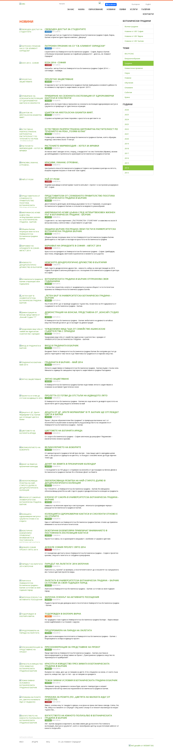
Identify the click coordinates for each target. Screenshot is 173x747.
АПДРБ (35, 742)
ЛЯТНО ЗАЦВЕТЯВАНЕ (57, 378)
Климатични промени (134, 68)
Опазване (129, 87)
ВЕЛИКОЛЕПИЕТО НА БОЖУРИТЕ (63, 447)
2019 (127, 143)
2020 (127, 139)
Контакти (148, 14)
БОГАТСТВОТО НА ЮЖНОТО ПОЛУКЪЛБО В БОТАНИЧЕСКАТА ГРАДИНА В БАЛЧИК (78, 716)
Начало (62, 4)
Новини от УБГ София (134, 31)
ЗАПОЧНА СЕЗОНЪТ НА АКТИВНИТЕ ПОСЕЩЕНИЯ (72, 597)
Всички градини (131, 26)
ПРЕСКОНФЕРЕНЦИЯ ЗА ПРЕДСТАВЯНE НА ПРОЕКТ (72, 647)
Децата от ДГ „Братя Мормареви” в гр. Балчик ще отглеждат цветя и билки (82, 413)
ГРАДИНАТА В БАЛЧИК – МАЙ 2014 (64, 362)
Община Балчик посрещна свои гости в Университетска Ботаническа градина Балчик (80, 230)
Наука (81, 9)
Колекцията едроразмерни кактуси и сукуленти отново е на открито (81, 515)
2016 (127, 158)
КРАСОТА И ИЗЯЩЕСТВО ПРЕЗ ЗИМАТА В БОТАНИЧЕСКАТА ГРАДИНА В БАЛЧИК (77, 664)
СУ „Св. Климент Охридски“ (69, 742)
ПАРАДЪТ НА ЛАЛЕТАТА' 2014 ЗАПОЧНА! (67, 563)
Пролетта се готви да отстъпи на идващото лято (76, 395)
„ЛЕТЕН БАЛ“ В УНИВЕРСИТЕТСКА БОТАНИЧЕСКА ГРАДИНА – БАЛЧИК (78, 296)
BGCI (21, 742)
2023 (127, 124)
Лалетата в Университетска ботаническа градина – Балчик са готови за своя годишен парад (82, 581)
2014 (127, 168)
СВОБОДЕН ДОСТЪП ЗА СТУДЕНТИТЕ (65, 29)
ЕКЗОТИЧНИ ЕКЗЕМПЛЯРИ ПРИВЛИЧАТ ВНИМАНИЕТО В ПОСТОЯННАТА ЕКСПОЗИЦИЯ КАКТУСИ (76, 531)
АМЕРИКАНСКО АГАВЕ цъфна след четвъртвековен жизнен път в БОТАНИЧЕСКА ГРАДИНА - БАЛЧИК (80, 213)
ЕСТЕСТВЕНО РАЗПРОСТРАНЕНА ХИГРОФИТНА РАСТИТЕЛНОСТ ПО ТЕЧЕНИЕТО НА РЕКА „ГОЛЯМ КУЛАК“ (81, 130)
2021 (127, 134)
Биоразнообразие (132, 58)
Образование (96, 9)
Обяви (122, 9)
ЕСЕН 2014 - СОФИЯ (55, 62)
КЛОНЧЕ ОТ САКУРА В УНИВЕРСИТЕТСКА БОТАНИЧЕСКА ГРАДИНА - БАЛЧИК (82, 498)
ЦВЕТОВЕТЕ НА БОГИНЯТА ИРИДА (63, 430)
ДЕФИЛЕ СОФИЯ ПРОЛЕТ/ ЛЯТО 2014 (65, 547)
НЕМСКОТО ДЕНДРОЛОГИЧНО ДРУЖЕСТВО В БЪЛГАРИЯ (76, 262)
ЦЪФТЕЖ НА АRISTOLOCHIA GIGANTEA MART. (69, 112)
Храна (127, 97)
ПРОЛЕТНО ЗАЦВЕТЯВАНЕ (59, 79)
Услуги (133, 9)
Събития (128, 92)
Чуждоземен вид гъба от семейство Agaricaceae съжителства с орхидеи (75, 330)
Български (136, 4)
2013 (127, 172)
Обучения (129, 82)
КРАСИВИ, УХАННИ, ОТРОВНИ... (62, 162)
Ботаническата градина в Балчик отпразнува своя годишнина (76, 280)
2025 (127, 114)
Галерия (145, 9)
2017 (127, 153)
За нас (70, 9)
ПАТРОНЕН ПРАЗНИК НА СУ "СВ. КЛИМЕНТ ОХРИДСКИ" (75, 45)
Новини (111, 9)
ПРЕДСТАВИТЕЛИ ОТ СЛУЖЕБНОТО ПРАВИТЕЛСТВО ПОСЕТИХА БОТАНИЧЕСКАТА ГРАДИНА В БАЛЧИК (80, 196)
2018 (127, 148)
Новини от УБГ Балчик (134, 41)
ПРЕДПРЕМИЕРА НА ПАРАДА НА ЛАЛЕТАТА (68, 630)
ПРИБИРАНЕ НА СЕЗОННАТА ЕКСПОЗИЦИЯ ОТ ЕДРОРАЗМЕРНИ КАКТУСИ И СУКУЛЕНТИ (79, 97)
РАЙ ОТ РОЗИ (52, 179)
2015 (127, 163)
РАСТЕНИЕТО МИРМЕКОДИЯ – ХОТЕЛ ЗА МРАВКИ (72, 145)
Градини (128, 63)
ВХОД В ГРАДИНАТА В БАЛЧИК (61, 345)
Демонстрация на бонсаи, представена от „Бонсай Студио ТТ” (82, 313)
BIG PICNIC (129, 53)
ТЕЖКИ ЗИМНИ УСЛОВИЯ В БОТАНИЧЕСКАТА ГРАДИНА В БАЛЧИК (81, 680)
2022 (127, 129)
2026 (127, 110)
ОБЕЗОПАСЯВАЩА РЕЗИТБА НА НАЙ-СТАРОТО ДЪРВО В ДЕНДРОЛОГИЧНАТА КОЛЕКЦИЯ (75, 481)
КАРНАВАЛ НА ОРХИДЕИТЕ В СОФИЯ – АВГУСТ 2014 (73, 245)
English (148, 4)
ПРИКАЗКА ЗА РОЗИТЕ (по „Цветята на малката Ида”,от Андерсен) (77, 698)
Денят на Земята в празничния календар (70, 463)
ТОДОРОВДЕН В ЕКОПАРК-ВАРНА (63, 613)
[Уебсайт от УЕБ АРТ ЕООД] (141, 745)
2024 (127, 119)
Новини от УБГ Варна (134, 36)
